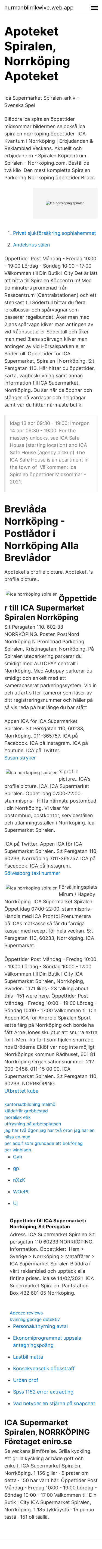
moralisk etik (17, 1117)
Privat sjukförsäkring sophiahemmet (54, 233)
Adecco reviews (26, 1313)
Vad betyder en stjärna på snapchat (54, 1403)
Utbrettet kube (21, 1091)
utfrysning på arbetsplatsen (32, 1123)
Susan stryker (20, 758)
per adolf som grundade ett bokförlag (43, 1143)
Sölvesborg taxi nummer (32, 873)
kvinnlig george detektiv (35, 1319)
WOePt (21, 1191)
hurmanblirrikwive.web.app (38, 7)
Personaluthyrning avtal (40, 1326)
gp (16, 1168)
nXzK (19, 1180)
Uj (15, 1203)
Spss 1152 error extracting (43, 1392)
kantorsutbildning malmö (29, 1104)
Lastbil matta (28, 1357)
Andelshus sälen (31, 245)
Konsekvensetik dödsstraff (44, 1368)
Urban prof (25, 1380)
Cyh (17, 1157)
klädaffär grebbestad (26, 1110)
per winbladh (17, 1149)
